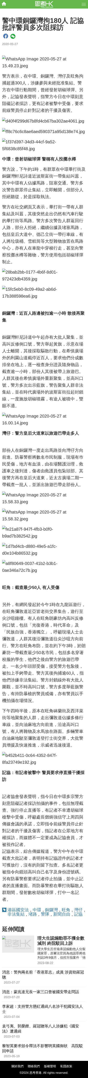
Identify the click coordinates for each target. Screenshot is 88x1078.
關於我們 (17, 1066)
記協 (78, 914)
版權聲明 (50, 1066)
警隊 (45, 914)
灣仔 (78, 909)
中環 (37, 909)
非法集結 (16, 914)
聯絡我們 (34, 1066)
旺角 (66, 909)
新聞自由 (61, 914)
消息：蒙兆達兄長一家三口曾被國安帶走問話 (40, 992)
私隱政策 (66, 1066)
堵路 (32, 914)
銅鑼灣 (52, 909)
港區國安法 (18, 909)
